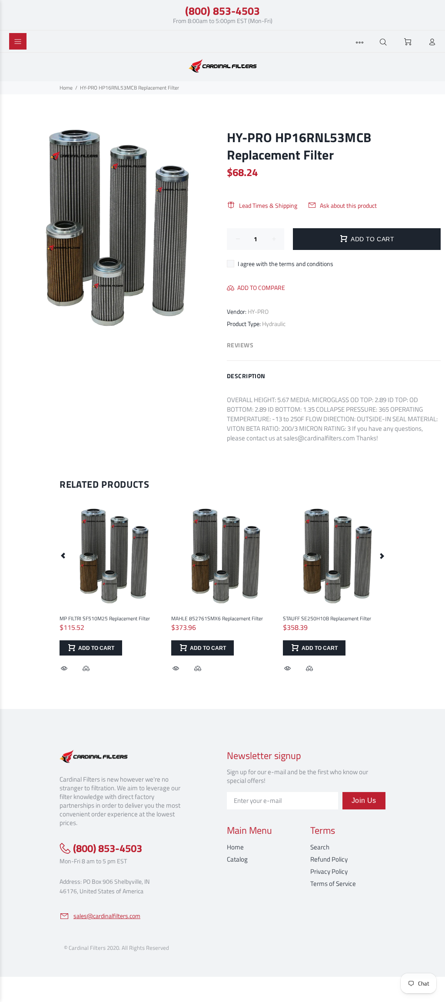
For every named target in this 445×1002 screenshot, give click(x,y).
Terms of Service (333, 884)
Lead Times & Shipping (268, 205)
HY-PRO (258, 311)
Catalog (237, 859)
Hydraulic (274, 323)
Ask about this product (348, 205)
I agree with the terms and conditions (285, 263)
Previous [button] (63, 555)
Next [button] (381, 555)
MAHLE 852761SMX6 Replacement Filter (217, 618)
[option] (111, 580)
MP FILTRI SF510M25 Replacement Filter (105, 618)
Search (319, 847)
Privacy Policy (329, 871)
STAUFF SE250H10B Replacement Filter (327, 618)
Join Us (364, 800)
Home (66, 87)
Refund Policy (329, 859)
